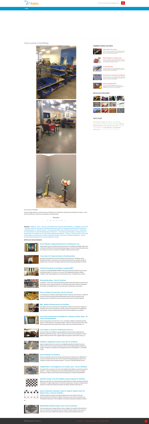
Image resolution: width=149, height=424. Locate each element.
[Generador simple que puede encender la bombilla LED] (121, 110)
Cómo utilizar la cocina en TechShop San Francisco (56, 329)
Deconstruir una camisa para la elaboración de (115, 75)
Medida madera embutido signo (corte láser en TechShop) (58, 406)
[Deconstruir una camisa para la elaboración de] (97, 77)
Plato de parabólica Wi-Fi (109, 83)
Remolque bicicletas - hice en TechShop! (53, 280)
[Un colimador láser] (97, 69)
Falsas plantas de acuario (110, 49)
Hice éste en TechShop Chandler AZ (70, 235)
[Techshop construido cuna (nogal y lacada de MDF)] (31, 272)
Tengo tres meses (41, 230)
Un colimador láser (108, 66)
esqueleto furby (96, 129)
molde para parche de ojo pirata (111, 125)
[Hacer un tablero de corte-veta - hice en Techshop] (31, 296)
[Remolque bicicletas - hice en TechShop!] (31, 284)
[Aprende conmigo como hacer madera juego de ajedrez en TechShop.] (31, 382)
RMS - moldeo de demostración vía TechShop (54, 304)
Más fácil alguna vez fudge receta (112, 58)
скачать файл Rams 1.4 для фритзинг (112, 127)
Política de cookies (104, 421)
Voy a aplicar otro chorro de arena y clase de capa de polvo (48, 233)
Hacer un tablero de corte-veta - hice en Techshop (56, 292)
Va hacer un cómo (76, 233)
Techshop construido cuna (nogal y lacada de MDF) (56, 268)
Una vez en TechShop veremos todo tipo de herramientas (57, 226)
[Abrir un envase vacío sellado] (105, 104)
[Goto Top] (146, 421)
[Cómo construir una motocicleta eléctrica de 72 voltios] (105, 98)
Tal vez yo (67, 233)
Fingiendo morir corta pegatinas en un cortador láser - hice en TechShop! (63, 367)
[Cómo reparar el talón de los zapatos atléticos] (113, 98)
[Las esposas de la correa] (97, 104)
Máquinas (33, 226)
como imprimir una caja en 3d (100, 122)
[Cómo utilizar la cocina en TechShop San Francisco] (31, 333)
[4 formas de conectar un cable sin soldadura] (113, 110)
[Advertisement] (74, 23)
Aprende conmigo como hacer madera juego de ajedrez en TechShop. (62, 379)
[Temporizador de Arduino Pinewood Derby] (97, 98)
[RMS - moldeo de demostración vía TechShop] (31, 308)
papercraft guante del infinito (99, 123)
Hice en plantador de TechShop (50, 354)
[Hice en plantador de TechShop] (31, 358)
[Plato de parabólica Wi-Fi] (97, 86)
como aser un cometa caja (114, 122)
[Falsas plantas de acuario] (97, 51)
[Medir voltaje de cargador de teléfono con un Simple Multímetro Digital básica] (105, 110)
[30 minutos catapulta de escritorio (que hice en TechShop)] (31, 345)
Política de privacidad (91, 421)
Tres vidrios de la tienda (53, 230)
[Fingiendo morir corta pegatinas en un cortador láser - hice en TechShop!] (31, 370)
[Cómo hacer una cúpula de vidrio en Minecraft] (97, 110)
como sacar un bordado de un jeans (110, 129)
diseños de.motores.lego (113, 123)
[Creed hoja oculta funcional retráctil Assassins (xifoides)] (121, 104)
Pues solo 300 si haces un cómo (69, 230)
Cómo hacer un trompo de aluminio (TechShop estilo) (57, 256)
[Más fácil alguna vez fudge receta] (97, 60)
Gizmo (39, 226)
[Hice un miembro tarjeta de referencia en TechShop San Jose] (31, 247)
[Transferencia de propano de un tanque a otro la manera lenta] (121, 98)
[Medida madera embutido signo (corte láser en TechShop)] (31, 409)
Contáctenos (79, 421)
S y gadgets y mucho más (81, 226)
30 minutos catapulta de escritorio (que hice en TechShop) (58, 342)
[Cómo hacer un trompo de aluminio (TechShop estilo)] (31, 259)
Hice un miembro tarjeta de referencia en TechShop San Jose (59, 244)
